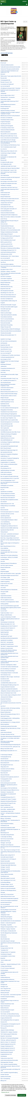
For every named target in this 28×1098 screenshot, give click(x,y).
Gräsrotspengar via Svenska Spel (7, 622)
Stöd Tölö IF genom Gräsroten (7, 565)
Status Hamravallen (5, 634)
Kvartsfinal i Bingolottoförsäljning (7, 996)
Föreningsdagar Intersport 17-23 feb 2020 (9, 672)
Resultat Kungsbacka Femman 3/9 (8, 1048)
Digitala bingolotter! (5, 632)
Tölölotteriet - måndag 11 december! (8, 271)
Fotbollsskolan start (5, 876)
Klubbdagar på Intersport (6, 364)
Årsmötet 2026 (4, 78)
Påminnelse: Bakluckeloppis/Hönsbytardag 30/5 (11, 736)
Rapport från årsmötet (5, 1005)
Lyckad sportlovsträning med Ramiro (8, 252)
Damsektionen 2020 (5, 678)
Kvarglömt (3, 302)
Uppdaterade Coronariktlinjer (7, 491)
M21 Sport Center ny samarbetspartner (9, 341)
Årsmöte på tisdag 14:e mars (7, 347)
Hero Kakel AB (4, 501)
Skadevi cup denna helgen (6, 312)
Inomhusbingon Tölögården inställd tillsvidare (10, 442)
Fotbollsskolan (4, 998)
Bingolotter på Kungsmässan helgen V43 (9, 450)
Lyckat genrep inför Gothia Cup (7, 206)
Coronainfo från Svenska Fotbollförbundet (9, 666)
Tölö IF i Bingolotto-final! (6, 988)
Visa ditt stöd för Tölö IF (5, 123)
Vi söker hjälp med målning (6, 836)
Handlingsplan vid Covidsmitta (7, 485)
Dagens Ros (3, 975)
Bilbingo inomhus (4, 946)
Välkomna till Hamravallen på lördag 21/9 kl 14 (10, 714)
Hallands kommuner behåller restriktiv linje (9, 527)
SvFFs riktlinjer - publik (5, 577)
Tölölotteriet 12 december (6, 185)
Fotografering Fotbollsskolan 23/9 (8, 368)
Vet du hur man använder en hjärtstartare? (9, 900)
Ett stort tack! (3, 62)
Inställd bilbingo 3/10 (5, 456)
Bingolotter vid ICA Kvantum (6, 720)
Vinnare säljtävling (4, 548)
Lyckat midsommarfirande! (6, 732)
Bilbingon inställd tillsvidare (6, 614)
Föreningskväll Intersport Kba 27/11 (8, 797)
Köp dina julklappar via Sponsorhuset (8, 909)
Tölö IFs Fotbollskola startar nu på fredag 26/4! (10, 236)
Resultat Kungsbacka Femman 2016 (8, 1044)
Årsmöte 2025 (3, 160)
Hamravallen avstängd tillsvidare (7, 834)
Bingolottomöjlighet (5, 571)
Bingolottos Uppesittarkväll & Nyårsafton (9, 688)
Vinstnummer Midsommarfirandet (7, 129)
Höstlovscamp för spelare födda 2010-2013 (10, 198)
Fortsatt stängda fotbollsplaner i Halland (9, 519)
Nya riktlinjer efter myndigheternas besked (9, 499)
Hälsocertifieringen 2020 (6, 523)
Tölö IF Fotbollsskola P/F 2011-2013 (8, 880)
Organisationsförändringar (6, 436)
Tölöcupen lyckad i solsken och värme (8, 395)
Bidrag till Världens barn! (6, 106)
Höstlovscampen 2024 (5, 192)
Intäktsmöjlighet (4, 155)
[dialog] (14, 1090)
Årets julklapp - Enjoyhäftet (6, 924)
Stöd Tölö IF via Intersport (6, 276)
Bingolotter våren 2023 (5, 345)
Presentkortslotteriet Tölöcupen (7, 226)
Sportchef (3, 507)
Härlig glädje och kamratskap (7, 409)
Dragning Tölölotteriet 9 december (8, 686)
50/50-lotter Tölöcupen (5, 990)
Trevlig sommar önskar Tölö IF (7, 1058)
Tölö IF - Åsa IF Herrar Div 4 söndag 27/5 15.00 (10, 849)
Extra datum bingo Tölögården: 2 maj (8, 417)
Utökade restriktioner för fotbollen (8, 493)
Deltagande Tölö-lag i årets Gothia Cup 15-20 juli (10, 728)
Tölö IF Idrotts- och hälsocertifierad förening (10, 1013)
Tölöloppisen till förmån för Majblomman (9, 214)
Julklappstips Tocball (5, 914)
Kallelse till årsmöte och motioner (7, 438)
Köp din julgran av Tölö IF (6, 359)
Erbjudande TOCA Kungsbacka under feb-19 (10, 776)
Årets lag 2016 (4, 1028)
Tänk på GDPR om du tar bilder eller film (9, 133)
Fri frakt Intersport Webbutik (6, 754)
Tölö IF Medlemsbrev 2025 (6, 164)
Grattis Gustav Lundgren (6, 99)
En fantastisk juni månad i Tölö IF (7, 127)
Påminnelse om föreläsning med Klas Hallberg (10, 248)
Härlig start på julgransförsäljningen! (8, 536)
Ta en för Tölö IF (4, 610)
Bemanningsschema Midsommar (7, 979)
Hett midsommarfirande (5, 389)
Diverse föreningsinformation (7, 630)
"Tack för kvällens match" (6, 960)
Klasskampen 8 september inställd (8, 827)
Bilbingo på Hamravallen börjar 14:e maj (9, 135)
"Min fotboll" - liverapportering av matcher (9, 646)
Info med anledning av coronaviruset (8, 668)
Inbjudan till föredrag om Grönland (8, 110)
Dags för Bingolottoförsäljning (7, 823)
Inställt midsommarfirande (6, 472)
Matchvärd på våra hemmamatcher (8, 863)
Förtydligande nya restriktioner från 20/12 (9, 525)
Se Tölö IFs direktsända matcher (7, 579)
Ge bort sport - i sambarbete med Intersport (10, 533)
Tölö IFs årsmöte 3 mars (5, 674)
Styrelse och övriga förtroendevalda (8, 888)
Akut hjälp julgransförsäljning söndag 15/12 (10, 684)
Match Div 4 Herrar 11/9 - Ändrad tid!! (8, 1042)
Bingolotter (3, 958)
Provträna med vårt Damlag (6, 179)
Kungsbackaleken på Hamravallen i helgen (9, 374)
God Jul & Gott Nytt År (5, 444)
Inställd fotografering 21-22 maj (7, 401)
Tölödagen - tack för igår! (6, 842)
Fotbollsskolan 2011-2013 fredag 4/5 (8, 859)
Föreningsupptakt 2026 (5, 80)
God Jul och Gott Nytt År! (6, 353)
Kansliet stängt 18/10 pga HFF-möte (8, 803)
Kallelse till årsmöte (5, 1007)
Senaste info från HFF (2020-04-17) (8, 628)
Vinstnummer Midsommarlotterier (7, 212)
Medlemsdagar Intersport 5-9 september (9, 816)
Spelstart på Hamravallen (6, 1076)
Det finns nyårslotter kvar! (6, 517)
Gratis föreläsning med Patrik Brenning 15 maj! (10, 145)
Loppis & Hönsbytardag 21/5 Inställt (8, 616)
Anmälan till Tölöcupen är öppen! (7, 1009)
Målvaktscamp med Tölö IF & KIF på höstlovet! (10, 115)
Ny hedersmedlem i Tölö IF (6, 430)
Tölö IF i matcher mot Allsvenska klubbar (9, 464)
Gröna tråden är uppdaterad (6, 474)
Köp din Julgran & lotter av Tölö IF (7, 95)
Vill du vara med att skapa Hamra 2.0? (8, 294)
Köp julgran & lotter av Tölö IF (7, 269)
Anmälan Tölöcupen (5, 1074)
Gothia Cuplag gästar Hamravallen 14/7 (9, 208)
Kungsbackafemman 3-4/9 (6, 1054)
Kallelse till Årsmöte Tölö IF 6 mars (8, 896)
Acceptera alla (21, 1095)
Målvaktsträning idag (5, 284)
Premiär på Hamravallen (5, 322)
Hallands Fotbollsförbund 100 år (7, 1003)
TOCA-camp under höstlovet (6, 710)
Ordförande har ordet (5, 310)
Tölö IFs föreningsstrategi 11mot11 (8, 480)
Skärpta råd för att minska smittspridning (9, 555)
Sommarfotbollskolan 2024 (6, 210)
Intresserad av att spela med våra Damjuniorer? (10, 177)
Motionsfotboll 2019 (5, 762)
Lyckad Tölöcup (4, 218)
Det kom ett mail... (4, 223)
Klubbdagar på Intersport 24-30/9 (7, 200)
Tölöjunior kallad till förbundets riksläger (9, 393)
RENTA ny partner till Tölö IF (6, 242)
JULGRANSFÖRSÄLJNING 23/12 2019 (8, 682)
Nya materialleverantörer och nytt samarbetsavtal (11, 920)
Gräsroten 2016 (4, 1021)
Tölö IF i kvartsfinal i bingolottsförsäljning (9, 1072)
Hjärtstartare (3, 730)
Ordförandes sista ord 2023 (6, 254)
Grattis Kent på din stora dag (6, 286)
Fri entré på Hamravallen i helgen (7, 399)
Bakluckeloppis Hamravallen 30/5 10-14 (9, 750)
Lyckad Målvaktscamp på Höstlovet (8, 104)
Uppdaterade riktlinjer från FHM (7, 529)
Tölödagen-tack (4, 984)
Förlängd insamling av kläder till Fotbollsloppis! (10, 329)
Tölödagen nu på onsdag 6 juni (7, 844)
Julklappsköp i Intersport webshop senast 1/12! (10, 690)
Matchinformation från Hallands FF (8, 497)
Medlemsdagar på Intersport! (7, 234)
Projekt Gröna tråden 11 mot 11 (7, 612)
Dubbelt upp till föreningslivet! (7, 125)
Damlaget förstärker (5, 559)
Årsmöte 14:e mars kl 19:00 (6, 351)
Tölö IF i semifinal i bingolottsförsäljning (9, 1064)
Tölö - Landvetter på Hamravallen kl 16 (8, 380)
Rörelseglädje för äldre (5, 405)
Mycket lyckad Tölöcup (5, 840)
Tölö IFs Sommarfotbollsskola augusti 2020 (10, 605)
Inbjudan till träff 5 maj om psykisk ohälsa (9, 419)
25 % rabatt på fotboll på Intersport (8, 495)
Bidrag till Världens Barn (5, 196)
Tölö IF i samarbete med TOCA (7, 807)
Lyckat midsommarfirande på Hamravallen (9, 1060)
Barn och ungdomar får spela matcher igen (9, 476)
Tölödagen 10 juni (4, 986)
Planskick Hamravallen (5, 861)
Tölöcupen (3, 892)
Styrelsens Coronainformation (7, 648)
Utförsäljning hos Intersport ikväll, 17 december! (10, 88)
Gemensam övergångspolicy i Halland (8, 664)
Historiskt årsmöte (4, 758)
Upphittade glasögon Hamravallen (8, 470)
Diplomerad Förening (5, 716)
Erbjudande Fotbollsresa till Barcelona (8, 801)
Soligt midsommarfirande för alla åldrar (9, 314)
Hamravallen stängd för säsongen (8, 941)
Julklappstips (3, 93)
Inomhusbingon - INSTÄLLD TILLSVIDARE (9, 557)
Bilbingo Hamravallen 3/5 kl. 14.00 (8, 624)
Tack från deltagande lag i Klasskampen (9, 932)
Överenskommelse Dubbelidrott (7, 886)
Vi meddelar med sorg (5, 370)
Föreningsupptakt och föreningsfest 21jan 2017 (10, 1024)
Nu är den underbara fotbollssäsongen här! (9, 407)
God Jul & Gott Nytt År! (5, 86)
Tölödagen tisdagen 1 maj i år (7, 884)
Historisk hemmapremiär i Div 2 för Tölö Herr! (10, 421)
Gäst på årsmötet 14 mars (6, 349)
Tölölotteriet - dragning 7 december (8, 928)
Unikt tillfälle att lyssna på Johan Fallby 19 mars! (10, 432)
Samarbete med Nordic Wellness (7, 768)
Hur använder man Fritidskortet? (7, 84)
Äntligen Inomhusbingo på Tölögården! (9, 434)
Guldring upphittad (4, 603)
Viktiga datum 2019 (5, 766)
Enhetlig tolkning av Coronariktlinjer (8, 505)
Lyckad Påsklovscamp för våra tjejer (8, 139)
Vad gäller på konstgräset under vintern (9, 183)
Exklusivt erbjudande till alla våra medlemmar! (10, 760)
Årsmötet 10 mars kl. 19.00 (6, 82)
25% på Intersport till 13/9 (6, 468)
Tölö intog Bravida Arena (6, 382)
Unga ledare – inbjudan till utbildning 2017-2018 (10, 964)
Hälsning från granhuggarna (6, 916)
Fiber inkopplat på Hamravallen (7, 290)
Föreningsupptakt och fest (6, 778)
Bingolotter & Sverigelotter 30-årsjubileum (9, 454)
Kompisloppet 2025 (5, 108)
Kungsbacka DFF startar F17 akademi (8, 799)
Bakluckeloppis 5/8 (5, 832)
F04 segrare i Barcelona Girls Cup (7, 734)
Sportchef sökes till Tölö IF (6, 902)
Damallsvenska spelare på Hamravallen (9, 726)
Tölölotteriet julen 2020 (5, 550)
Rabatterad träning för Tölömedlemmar (9, 563)
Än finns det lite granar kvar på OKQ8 (8, 782)
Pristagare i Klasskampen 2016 (7, 1046)
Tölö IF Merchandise (5, 175)
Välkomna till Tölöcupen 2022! (7, 425)
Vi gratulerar (3, 569)
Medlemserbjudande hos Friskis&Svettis (9, 589)
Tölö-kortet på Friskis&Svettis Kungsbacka (9, 898)
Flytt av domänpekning (5, 1078)
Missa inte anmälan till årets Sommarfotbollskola (11, 331)
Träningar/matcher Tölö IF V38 (7, 948)
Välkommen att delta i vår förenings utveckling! (10, 708)
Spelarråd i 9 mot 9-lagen (6, 339)
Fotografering (3, 659)
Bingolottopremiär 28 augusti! (7, 1052)
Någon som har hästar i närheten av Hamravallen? (11, 216)
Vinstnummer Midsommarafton (7, 64)
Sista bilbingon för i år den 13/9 (7, 292)
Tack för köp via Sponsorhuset (7, 838)
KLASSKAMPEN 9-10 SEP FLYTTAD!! (8, 956)
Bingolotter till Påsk (5, 487)
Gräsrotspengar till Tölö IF (6, 701)
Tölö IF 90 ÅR (3, 376)
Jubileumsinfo (4, 366)
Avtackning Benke (4, 970)
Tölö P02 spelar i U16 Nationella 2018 (8, 930)
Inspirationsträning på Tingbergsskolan (9, 413)
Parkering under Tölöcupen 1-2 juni (8, 228)
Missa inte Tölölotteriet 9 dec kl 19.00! (8, 692)
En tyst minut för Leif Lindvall (6, 583)
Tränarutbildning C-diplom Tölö (7, 811)
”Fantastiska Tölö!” (4, 950)
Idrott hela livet (4, 936)
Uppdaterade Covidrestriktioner (7, 460)
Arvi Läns (2, 489)
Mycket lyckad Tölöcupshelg (6, 324)
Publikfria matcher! (4, 585)
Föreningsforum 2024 (5, 194)
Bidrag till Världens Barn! (6, 712)
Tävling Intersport (4, 531)
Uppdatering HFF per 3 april (6, 636)
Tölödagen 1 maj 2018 (5, 867)
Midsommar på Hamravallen (6, 320)
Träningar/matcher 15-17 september (8, 952)
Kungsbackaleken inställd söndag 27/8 (9, 300)
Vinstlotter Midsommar (5, 977)
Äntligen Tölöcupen (5, 397)
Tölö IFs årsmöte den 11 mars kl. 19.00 (8, 170)
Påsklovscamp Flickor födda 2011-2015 (9, 151)
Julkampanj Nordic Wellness (6, 697)
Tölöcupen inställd (4, 591)
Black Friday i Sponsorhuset (6, 918)
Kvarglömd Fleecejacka (5, 121)
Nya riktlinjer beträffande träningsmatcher (9, 638)
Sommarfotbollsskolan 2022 (6, 423)
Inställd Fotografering (5, 581)
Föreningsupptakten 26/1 (6, 770)
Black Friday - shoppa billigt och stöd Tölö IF (10, 538)
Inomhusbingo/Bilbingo (5, 882)
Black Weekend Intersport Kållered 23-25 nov (10, 790)
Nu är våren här (4, 149)
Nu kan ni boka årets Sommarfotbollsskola (9, 137)
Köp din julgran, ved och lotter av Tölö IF (9, 181)
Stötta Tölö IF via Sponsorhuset (7, 894)
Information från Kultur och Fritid (7, 513)
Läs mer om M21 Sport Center (7, 53)
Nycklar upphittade (4, 466)
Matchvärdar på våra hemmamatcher (8, 296)
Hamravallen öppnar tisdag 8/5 (7, 857)
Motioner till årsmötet (5, 774)
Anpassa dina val (5, 1092)
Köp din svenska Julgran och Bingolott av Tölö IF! (11, 694)
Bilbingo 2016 (3, 1080)
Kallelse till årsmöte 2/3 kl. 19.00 (7, 503)
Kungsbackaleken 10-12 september (8, 462)
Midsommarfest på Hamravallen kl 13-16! (9, 391)
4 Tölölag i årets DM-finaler (6, 966)
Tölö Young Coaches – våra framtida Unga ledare (11, 994)
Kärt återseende (4, 343)
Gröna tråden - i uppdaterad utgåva (8, 809)
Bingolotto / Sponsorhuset (6, 1036)
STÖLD (2, 962)
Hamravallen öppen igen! (6, 308)
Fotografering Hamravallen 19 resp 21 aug (9, 378)
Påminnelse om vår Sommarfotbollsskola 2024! (10, 230)
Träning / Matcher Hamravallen (7, 874)
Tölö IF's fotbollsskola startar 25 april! (8, 147)
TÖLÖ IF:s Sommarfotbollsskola (7, 318)
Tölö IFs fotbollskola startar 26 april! (8, 240)
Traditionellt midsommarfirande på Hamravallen (10, 67)
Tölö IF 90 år (3, 372)
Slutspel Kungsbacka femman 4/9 (8, 1050)
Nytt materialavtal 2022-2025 (6, 452)
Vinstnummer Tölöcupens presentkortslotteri (10, 69)
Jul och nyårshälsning (5, 521)
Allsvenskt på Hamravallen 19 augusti (8, 304)
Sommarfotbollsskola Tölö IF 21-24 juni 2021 (10, 478)
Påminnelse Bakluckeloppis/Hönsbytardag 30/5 (10, 744)
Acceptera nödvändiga (11, 1095)
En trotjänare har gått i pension (7, 162)
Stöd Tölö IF (3, 706)
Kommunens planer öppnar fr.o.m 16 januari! (10, 511)
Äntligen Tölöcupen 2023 (6, 327)
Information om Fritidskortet (6, 117)
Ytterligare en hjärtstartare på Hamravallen (9, 232)
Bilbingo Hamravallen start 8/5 (7, 748)
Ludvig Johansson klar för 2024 (7, 260)
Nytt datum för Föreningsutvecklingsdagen (9, 1038)
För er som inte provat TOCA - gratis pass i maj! (10, 746)
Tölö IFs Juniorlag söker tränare (7, 1026)
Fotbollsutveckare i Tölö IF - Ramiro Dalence (10, 256)
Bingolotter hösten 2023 (5, 288)
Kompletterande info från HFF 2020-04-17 (9, 626)
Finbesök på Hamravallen (6, 333)
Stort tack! (3, 561)
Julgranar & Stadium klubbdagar (7, 1030)
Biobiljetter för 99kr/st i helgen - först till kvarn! (10, 676)
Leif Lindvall (3, 587)
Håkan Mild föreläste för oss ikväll (8, 878)
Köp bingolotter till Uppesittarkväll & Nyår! (9, 446)
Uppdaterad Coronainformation (7, 644)
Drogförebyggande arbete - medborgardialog (10, 718)
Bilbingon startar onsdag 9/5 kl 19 (8, 855)
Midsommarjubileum (5, 724)
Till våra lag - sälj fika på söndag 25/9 (8, 1040)
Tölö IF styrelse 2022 (5, 428)
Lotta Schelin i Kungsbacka (6, 278)
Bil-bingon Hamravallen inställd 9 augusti (9, 306)
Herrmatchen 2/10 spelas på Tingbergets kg (10, 458)
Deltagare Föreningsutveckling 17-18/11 (9, 926)
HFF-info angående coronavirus (7, 599)
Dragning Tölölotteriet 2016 (6, 1017)
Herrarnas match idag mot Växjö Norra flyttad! (10, 168)
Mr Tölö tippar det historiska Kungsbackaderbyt (10, 415)
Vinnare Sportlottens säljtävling (7, 264)
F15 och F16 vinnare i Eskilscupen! (8, 968)
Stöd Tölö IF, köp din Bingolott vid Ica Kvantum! (10, 1015)
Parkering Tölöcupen (5, 992)
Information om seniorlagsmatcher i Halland (10, 601)
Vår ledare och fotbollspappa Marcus (8, 890)
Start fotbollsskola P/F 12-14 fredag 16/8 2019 (10, 722)
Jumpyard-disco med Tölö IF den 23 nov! (9, 187)
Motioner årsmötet (4, 509)
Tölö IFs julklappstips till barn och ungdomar (10, 1019)
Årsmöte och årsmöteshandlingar (8, 670)
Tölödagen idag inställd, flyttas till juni (8, 865)
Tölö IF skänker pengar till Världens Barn (9, 1034)
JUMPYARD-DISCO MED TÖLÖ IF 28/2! (8, 166)
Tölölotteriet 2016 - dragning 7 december (9, 1032)
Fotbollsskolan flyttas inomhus (7, 119)
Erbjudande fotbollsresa (6, 699)
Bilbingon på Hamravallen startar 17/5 (8, 335)
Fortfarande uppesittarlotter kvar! (7, 357)
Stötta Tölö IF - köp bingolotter (7, 642)
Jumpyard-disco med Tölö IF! (7, 202)
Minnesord (3, 74)
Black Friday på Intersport (6, 448)
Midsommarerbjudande (5, 131)
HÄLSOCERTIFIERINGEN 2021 (7, 440)
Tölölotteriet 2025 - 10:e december (8, 97)
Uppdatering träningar (5, 515)
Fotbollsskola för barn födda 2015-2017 (9, 411)
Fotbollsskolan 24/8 (5, 825)
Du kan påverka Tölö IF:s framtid (7, 280)
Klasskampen (3, 934)
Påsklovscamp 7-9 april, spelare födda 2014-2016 (11, 76)
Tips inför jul (3, 262)
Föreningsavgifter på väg (6, 756)
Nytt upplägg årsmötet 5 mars (7, 764)
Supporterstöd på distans (6, 595)
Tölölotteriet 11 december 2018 (7, 792)
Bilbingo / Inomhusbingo (6, 818)
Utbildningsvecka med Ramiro (7, 246)
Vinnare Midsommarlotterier (6, 316)
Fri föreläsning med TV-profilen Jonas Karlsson (10, 355)
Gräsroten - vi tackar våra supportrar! (8, 922)
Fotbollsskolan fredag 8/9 (6, 954)
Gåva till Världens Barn (5, 939)
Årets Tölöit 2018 (4, 772)
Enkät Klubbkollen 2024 (5, 204)
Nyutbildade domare (5, 403)
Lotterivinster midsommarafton (7, 387)
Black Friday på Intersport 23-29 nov (8, 546)
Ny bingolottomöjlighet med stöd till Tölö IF (9, 575)
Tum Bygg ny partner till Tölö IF (7, 238)
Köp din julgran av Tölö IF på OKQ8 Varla (9, 788)
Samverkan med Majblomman (7, 298)
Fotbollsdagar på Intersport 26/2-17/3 (8, 250)
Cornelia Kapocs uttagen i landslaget (8, 153)
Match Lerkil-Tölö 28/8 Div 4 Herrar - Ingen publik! (11, 573)
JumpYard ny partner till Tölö (6, 244)
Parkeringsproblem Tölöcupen (7, 1062)
